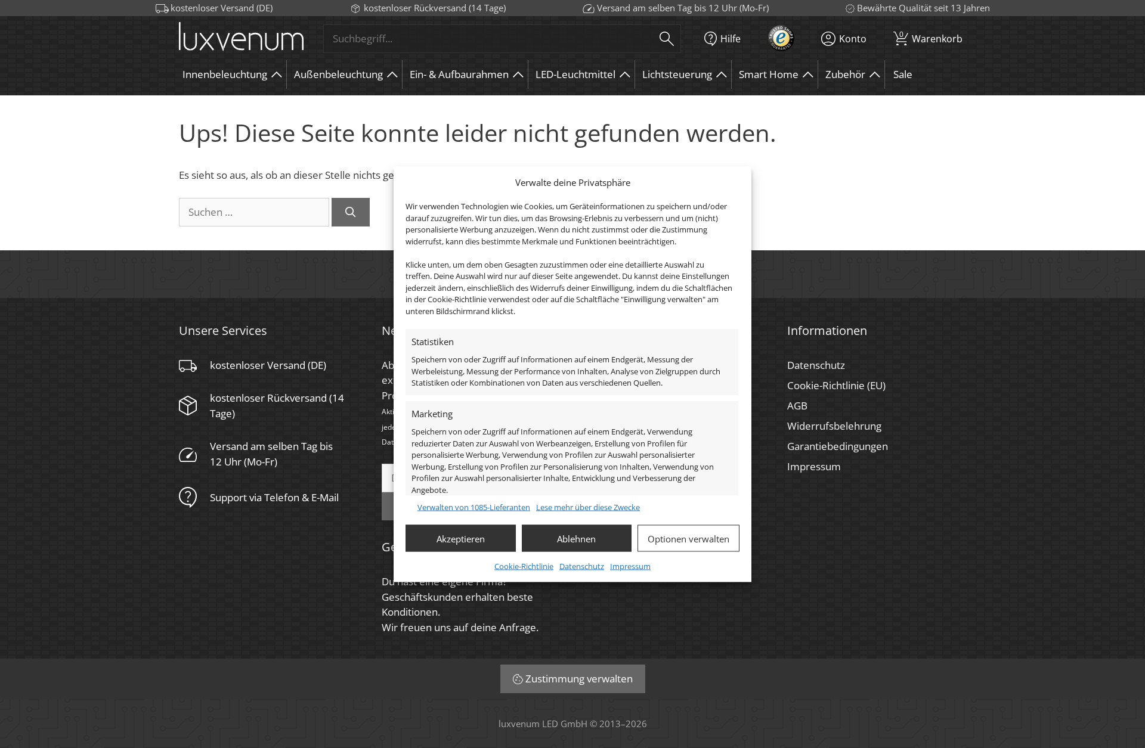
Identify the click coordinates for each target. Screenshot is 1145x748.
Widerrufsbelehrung (834, 426)
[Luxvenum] (241, 38)
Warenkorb (931, 37)
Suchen (666, 38)
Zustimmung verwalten (579, 678)
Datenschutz (581, 566)
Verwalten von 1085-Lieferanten (473, 506)
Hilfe (730, 38)
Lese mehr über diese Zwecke (588, 506)
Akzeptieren (461, 538)
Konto (853, 38)
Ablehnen (576, 538)
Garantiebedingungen (837, 446)
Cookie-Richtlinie (523, 566)
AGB (797, 405)
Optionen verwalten (688, 538)
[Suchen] (351, 212)
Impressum (630, 566)
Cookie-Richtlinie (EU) (836, 385)
